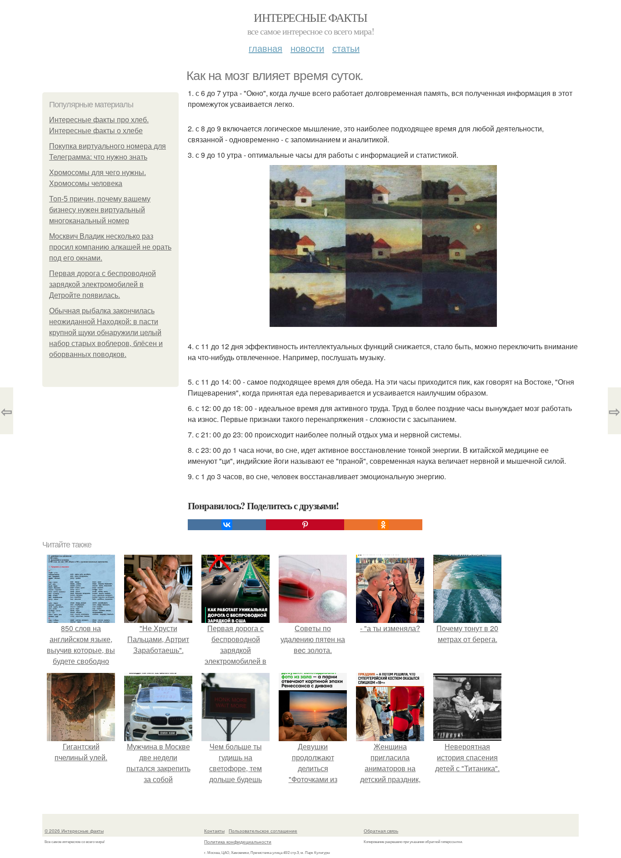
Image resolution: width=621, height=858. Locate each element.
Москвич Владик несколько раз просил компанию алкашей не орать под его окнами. (110, 247)
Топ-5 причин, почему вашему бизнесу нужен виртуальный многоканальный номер (99, 210)
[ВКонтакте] (227, 524)
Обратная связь (381, 831)
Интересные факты (310, 17)
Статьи (346, 48)
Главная (265, 48)
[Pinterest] (305, 524)
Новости (307, 48)
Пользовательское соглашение (263, 831)
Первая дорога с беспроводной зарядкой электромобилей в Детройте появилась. (102, 284)
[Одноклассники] (383, 524)
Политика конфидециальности (237, 841)
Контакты (214, 831)
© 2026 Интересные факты (74, 831)
